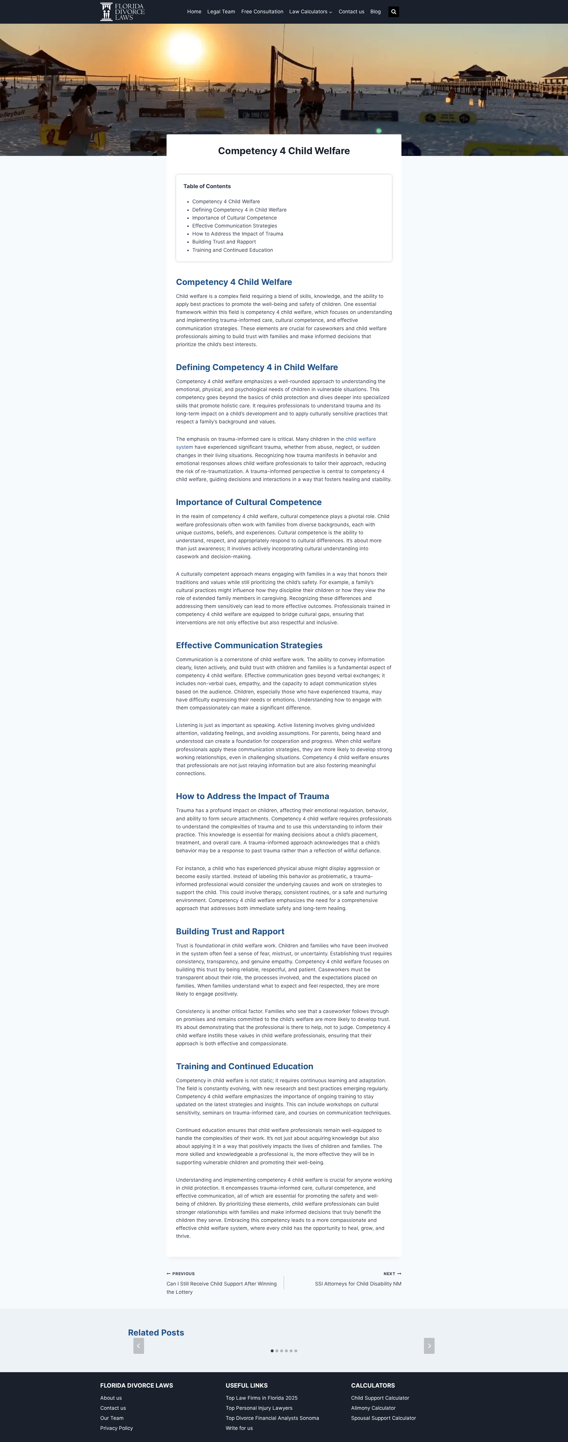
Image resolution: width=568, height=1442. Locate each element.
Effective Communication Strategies (234, 226)
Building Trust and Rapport (224, 242)
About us (111, 1398)
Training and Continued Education (232, 250)
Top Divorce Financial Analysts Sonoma (272, 1418)
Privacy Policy (116, 1428)
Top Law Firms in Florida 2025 (262, 1398)
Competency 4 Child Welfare (226, 201)
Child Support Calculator (380, 1398)
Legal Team (221, 11)
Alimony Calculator (373, 1408)
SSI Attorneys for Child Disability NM (358, 1279)
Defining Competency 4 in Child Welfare (239, 210)
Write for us (239, 1428)
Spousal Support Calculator (383, 1418)
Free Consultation (262, 11)
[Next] (429, 1346)
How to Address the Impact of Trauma (237, 234)
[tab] (272, 1350)
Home (194, 11)
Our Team (112, 1418)
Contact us (351, 11)
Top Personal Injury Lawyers (259, 1408)
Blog (375, 11)
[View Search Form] (393, 12)
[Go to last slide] (138, 1346)
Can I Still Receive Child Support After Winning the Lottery (222, 1283)
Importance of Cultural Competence (234, 218)
